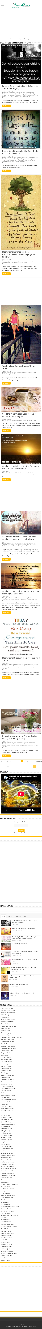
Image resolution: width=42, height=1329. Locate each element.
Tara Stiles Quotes (6, 1229)
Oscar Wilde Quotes (6, 1177)
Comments (18, 916)
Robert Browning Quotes (8, 1195)
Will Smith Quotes (6, 1249)
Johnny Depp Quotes (7, 1131)
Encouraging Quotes (24, 94)
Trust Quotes (20, 374)
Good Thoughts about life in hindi (18, 984)
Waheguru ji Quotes (6, 1244)
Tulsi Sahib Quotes (6, 1240)
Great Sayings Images (19, 159)
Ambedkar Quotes (6, 1024)
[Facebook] (20, 1324)
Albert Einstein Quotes (7, 1021)
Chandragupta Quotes (7, 1073)
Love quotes (23, 372)
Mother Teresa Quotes (7, 1162)
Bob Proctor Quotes (6, 1061)
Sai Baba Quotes (5, 1204)
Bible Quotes (4, 1055)
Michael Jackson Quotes (7, 1160)
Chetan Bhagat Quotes (7, 1079)
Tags (24, 916)
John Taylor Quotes (6, 1128)
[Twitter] (22, 1324)
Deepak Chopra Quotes (7, 1086)
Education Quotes (17, 261)
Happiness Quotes (7, 160)
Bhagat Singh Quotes (7, 1050)
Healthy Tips (4, 1104)
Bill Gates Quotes (6, 1057)
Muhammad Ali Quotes (7, 1164)
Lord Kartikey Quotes (7, 1148)
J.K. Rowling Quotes (6, 1117)
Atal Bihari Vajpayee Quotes (9, 1033)
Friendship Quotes (33, 157)
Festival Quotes (5, 1093)
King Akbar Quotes (6, 1135)
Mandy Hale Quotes (6, 1157)
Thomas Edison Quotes (7, 1233)
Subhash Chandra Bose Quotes (10, 1215)
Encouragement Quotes (13, 94)
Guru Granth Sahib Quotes (8, 1099)
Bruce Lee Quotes (6, 1064)
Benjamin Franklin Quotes (8, 1046)
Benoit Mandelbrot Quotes (8, 1048)
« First (2, 761)
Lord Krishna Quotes (7, 1151)
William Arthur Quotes (7, 1251)
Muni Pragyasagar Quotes (8, 1168)
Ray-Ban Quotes (5, 1186)
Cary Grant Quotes (6, 1068)
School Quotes (17, 262)
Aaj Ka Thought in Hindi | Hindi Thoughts (23, 928)
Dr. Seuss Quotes (6, 1090)
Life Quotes (29, 420)
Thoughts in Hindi (6, 1235)
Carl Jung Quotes (6, 1066)
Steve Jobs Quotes (6, 1213)
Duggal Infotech (31, 1326)
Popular (10, 916)
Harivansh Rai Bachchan (7, 1102)
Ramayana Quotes (6, 1191)
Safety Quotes (5, 1202)
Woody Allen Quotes (7, 1258)
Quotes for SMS (18, 96)
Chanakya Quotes (6, 1070)
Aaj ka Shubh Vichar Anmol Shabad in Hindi (22, 993)
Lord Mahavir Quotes (7, 1153)
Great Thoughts (10, 95)
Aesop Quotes (5, 1017)
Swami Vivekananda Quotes (9, 1226)
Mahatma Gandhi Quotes (8, 1155)
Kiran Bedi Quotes (6, 1137)
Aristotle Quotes (5, 1030)
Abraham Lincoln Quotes (8, 1010)
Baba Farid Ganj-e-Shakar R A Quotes (11, 1037)
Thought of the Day (27, 96)
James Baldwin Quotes (7, 1122)
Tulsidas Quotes (5, 1242)
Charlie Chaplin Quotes (7, 1075)
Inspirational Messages (21, 95)
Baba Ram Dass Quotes (7, 1039)
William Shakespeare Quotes (9, 1253)
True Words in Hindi (6, 1238)
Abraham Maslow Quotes (8, 1012)
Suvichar (3, 1217)
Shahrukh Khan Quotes (7, 1209)
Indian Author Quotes (7, 1111)
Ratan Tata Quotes (6, 1193)
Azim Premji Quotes (6, 1035)
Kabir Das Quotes (6, 1133)
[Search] (34, 766)
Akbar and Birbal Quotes (8, 1019)
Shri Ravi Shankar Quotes (8, 1211)
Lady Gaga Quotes (6, 1142)
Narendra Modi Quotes (7, 1173)
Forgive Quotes (24, 157)
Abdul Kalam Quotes (7, 1008)
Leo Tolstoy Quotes (6, 1146)
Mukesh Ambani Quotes (7, 1166)
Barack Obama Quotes (7, 1041)
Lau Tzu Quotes (5, 1144)
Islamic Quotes (5, 1115)
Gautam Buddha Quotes (8, 1095)
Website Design (20, 1326)
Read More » (6, 105)
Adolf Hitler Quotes (6, 1015)
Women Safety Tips (6, 1255)
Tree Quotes (24, 262)
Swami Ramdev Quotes (7, 1224)
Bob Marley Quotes (6, 1059)
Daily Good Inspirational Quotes (20, 92)
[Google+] (18, 1324)
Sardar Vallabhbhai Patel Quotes (10, 1206)
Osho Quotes (5, 1180)
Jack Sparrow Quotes (7, 1119)
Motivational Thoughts (7, 96)
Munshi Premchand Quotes (8, 1171)
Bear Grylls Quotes (6, 1044)
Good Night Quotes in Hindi (19, 943)
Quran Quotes (5, 1182)
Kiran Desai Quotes (6, 1139)
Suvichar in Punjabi (6, 1221)
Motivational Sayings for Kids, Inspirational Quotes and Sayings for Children (18, 254)
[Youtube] (24, 1324)
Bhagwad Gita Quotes (7, 1053)
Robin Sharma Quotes (7, 1197)
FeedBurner (24, 833)
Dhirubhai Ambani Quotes (8, 1088)
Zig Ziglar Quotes (6, 1260)
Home (2, 39)
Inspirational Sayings (32, 95)
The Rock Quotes (6, 1231)
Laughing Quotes (11, 667)
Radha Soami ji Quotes (7, 1188)
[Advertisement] (21, 22)
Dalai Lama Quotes (6, 1084)
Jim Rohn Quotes (5, 1126)
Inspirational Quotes (30, 160)
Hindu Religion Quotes (7, 1108)
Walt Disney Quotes (6, 1246)
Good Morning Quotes (8, 159)
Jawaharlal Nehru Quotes (8, 1124)
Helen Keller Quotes (6, 1106)
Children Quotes (7, 92)
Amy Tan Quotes (5, 1028)
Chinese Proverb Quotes (8, 1082)
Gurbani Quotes (5, 1097)
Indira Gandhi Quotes (7, 1113)
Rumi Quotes (4, 1200)
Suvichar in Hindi (5, 1219)
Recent (3, 916)
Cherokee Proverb (6, 1077)
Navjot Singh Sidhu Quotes (8, 1175)
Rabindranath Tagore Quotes (9, 1184)
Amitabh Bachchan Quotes (8, 1026)
